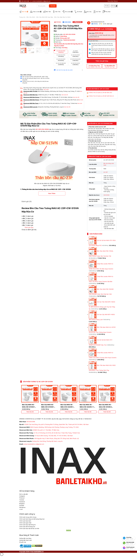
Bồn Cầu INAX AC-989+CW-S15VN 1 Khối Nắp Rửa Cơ (47, 407)
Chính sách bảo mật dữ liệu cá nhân (29, 528)
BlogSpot (21, 503)
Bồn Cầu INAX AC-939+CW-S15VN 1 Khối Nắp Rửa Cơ (28, 407)
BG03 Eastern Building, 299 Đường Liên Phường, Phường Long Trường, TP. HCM (54, 427)
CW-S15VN (106, 195)
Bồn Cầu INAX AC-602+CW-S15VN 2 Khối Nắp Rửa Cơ (105, 407)
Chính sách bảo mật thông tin (27, 524)
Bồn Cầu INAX (31, 17)
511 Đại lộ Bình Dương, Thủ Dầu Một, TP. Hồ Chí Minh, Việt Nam (54, 435)
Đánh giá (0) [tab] (27, 201)
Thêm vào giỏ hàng (102, 61)
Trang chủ (22, 17)
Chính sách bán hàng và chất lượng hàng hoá (31, 519)
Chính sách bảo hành (25, 521)
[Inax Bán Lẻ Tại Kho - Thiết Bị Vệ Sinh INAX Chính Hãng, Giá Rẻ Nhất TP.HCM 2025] (24, 5)
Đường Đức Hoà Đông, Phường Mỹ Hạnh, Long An (47, 441)
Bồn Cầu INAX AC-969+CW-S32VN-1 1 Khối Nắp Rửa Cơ (87, 407)
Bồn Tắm (48, 11)
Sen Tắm (98, 11)
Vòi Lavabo (68, 11)
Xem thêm (46, 89)
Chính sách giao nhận (25, 523)
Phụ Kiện (107, 11)
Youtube (21, 500)
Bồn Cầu (24, 11)
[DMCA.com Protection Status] (36, 545)
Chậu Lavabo (36, 11)
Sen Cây (89, 11)
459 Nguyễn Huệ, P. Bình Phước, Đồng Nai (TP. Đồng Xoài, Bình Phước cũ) (56, 438)
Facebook (22, 501)
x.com (21, 509)
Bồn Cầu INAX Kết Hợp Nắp (44, 17)
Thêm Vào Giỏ (30, 411)
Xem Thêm (51, 193)
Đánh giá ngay (29, 227)
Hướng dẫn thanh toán (25, 540)
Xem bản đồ (65, 94)
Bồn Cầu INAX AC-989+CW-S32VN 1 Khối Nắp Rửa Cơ (66, 407)
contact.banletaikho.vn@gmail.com (33, 444)
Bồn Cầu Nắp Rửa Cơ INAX (62, 17)
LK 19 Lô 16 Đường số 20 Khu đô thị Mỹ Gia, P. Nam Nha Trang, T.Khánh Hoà (57, 433)
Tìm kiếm (52, 6)
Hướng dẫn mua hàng (25, 538)
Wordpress (22, 507)
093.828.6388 (30, 421)
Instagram (22, 496)
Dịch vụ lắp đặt (23, 494)
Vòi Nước (79, 11)
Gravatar (21, 505)
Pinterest (21, 498)
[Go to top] (1, 554)
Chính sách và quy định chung (27, 517)
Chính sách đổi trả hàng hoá (27, 526)
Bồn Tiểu (57, 11)
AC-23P (106, 172)
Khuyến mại (22, 542)
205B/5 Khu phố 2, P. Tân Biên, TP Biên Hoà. (46, 430)
